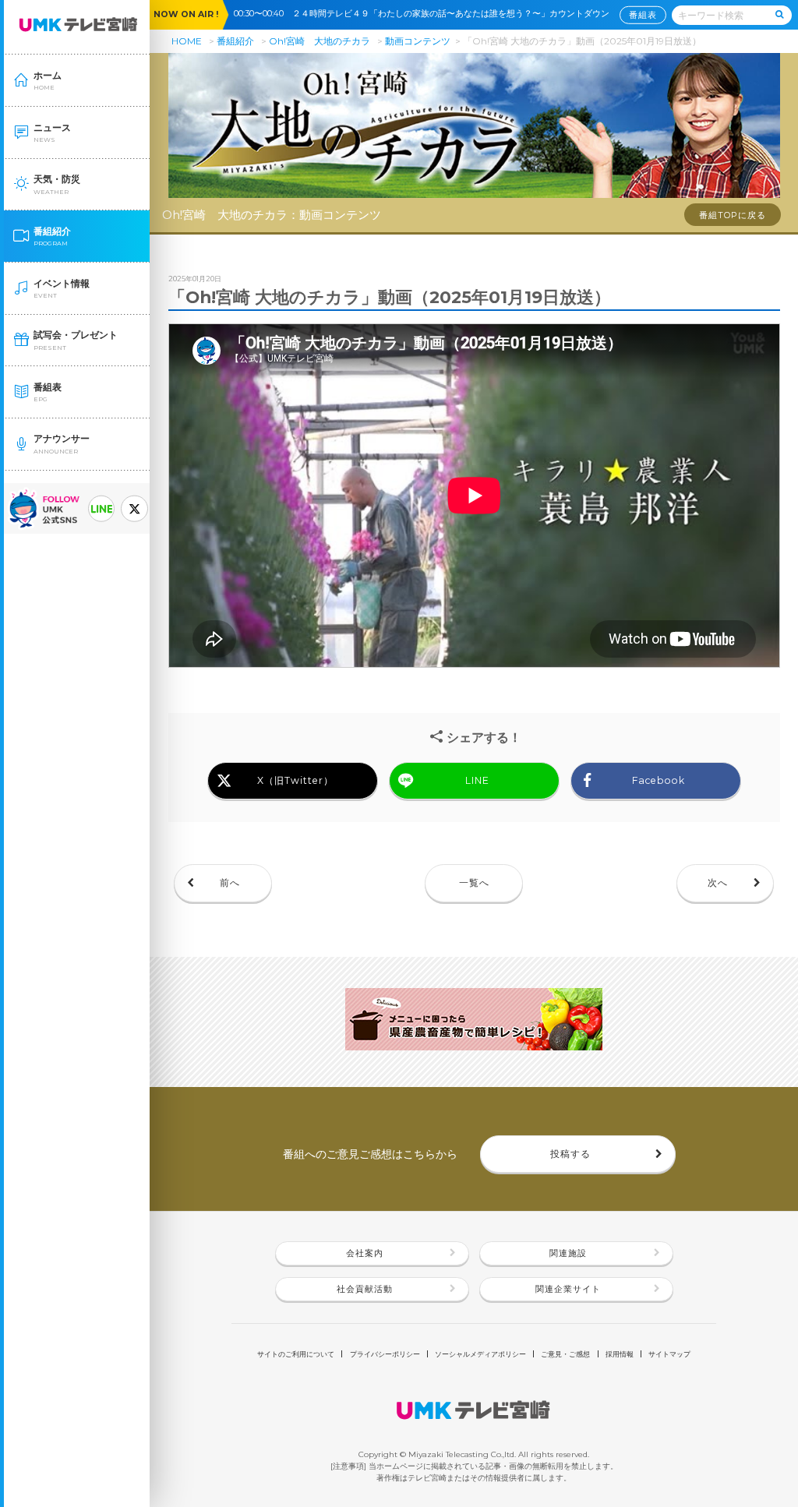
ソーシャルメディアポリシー (480, 1353)
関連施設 (568, 1253)
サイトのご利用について (295, 1353)
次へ (718, 882)
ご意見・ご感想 (565, 1353)
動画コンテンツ (417, 41)
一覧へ (474, 882)
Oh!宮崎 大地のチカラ (319, 41)
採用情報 (620, 1353)
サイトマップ (669, 1353)
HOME (186, 41)
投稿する (570, 1153)
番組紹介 (235, 41)
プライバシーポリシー (385, 1353)
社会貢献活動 (365, 1289)
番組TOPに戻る (732, 215)
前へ (230, 882)
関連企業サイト (568, 1289)
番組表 (643, 14)
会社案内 (364, 1253)
